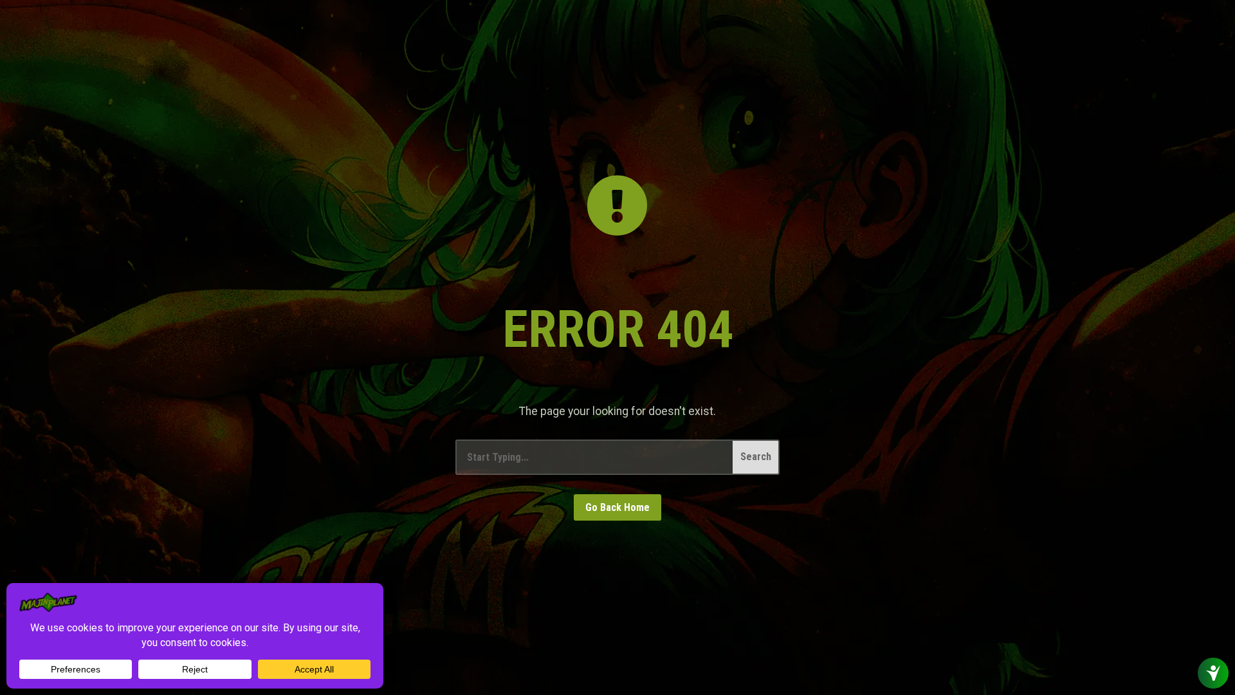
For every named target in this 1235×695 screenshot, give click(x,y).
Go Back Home (617, 507)
